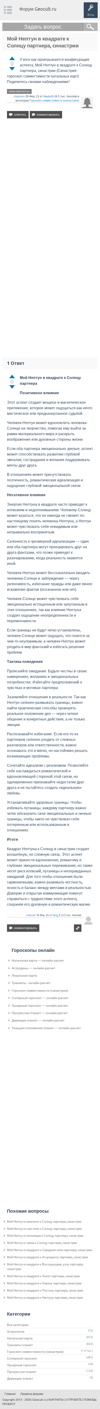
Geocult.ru (40, 1399)
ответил (31, 915)
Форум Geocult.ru (37, 9)
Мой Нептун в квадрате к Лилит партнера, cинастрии (43, 1276)
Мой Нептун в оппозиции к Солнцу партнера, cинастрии (45, 1235)
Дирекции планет (20, 1378)
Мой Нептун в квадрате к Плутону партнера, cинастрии (45, 1290)
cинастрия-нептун (19, 91)
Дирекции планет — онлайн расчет (38, 1020)
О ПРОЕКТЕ (74, 1399)
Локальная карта (24, 975)
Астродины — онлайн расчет (33, 968)
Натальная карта (20, 1338)
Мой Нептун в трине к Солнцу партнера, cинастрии (42, 1243)
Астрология (15, 1331)
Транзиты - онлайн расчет (31, 983)
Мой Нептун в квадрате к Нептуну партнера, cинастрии (45, 1297)
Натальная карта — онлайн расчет (38, 960)
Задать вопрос (42, 27)
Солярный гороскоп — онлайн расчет (40, 998)
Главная (10, 1394)
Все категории (17, 1325)
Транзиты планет (20, 1345)
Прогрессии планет (21, 1372)
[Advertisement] (50, 179)
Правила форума (31, 1394)
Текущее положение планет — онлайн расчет (46, 1028)
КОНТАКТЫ (56, 1399)
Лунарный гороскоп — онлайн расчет (40, 1005)
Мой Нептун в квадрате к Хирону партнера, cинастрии (44, 1283)
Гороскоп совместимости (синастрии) (54, 100)
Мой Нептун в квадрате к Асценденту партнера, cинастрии (47, 1257)
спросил (19, 96)
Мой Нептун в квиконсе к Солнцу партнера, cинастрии (44, 1221)
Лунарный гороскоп (22, 1365)
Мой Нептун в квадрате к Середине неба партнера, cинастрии (49, 1250)
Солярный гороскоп (22, 1358)
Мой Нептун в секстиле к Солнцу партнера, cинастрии (44, 1229)
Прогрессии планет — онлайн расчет (40, 1013)
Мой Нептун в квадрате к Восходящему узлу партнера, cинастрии (45, 1267)
